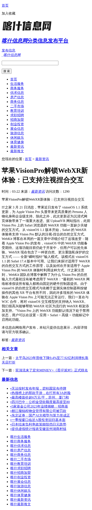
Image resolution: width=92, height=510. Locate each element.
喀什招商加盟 (20, 473)
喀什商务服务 (20, 441)
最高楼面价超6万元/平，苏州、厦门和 (39, 397)
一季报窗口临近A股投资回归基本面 (37, 420)
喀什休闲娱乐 (20, 490)
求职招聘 (17, 115)
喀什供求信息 (20, 446)
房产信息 (17, 97)
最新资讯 (17, 146)
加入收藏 (8, 13)
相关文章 (10, 349)
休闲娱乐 (17, 137)
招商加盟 (17, 119)
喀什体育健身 (20, 495)
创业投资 (17, 124)
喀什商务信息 (20, 455)
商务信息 (17, 101)
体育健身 (17, 142)
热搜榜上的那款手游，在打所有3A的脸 (40, 393)
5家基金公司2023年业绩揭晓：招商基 (39, 406)
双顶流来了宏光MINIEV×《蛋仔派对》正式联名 (51, 370)
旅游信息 (17, 133)
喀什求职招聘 (20, 468)
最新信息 (10, 379)
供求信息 (17, 93)
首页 (5, 5)
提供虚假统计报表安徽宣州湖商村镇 (38, 429)
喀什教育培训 (20, 464)
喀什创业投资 (20, 477)
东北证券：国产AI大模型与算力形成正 (40, 415)
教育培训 (17, 110)
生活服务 (17, 84)
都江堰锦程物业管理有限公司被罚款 (38, 411)
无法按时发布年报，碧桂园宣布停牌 (38, 388)
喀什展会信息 (20, 481)
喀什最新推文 (20, 504)
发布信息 (8, 50)
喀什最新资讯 (20, 499)
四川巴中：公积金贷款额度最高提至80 (40, 402)
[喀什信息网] (28, 31)
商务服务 (17, 88)
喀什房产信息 (20, 450)
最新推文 (17, 151)
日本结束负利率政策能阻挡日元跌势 (38, 424)
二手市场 (17, 106)
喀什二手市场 (20, 459)
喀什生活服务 (20, 437)
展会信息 (17, 128)
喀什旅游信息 (20, 486)
